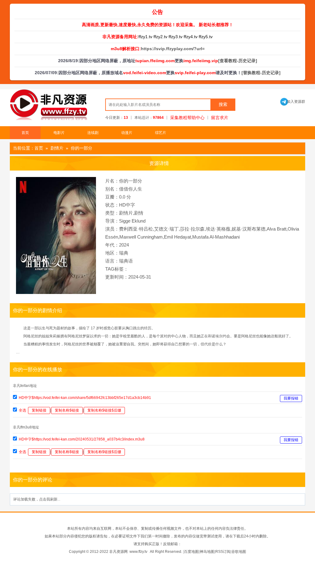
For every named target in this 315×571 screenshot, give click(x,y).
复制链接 (39, 410)
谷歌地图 (238, 551)
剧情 (138, 212)
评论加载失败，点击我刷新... (36, 499)
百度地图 (191, 551)
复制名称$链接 (67, 410)
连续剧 (92, 133)
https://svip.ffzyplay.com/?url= (173, 48)
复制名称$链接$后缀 (104, 410)
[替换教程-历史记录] (261, 72)
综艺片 (160, 133)
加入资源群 (292, 101)
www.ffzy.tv (138, 551)
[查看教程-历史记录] (237, 60)
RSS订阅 (222, 551)
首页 (25, 133)
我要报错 (291, 398)
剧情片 (56, 148)
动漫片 (126, 133)
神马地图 (207, 551)
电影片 (59, 133)
